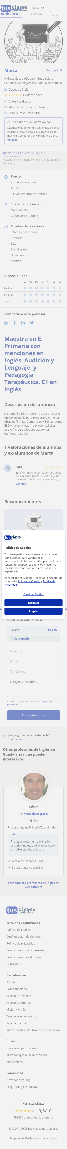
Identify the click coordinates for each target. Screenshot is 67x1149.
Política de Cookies (29, 581)
